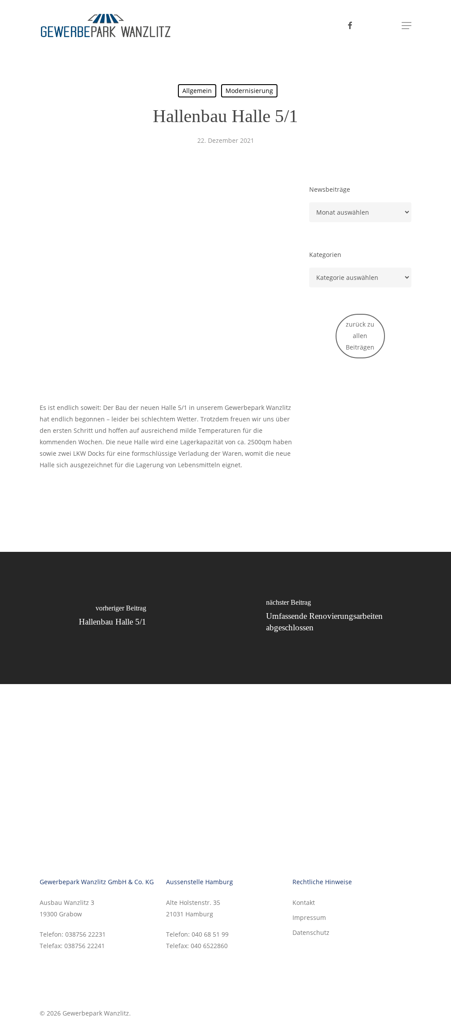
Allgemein (197, 90)
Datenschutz (310, 932)
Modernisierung (249, 90)
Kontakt (303, 902)
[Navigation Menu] (406, 25)
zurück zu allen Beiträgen (360, 335)
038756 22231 (84, 934)
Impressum (309, 917)
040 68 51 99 (210, 934)
